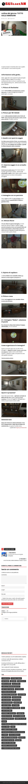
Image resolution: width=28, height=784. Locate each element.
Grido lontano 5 (6, 697)
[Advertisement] (14, 51)
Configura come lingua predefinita (9, 612)
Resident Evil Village (20, 718)
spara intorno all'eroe (8, 740)
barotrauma (5, 681)
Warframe (18, 740)
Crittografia (15, 705)
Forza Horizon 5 (6, 700)
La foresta (4, 734)
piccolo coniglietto (14, 734)
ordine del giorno (9, 549)
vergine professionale (21, 427)
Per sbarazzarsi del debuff (8, 691)
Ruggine (4, 721)
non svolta (22, 737)
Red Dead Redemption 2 (7, 718)
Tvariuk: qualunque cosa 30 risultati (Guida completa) (13, 656)
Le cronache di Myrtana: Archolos (10, 748)
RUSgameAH (12, 18)
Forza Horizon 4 (16, 697)
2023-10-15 (5, 18)
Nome (2, 585)
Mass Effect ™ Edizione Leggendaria (11, 708)
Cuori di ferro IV (6, 705)
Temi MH (23, 782)
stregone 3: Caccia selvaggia (9, 745)
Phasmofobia (20, 713)
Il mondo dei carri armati (8, 742)
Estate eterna (21, 694)
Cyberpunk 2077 (21, 681)
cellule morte (16, 683)
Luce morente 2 (19, 689)
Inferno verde (17, 702)
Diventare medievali (7, 702)
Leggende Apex (5, 678)
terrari (13, 726)
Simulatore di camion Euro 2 (9, 694)
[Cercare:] (14, 619)
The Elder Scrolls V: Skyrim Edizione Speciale (13, 732)
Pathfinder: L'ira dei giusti (8, 713)
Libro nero (13, 681)
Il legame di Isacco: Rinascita (9, 729)
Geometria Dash (16, 700)
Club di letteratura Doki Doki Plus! (11, 686)
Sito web (3, 594)
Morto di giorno (6, 683)
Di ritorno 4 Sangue (16, 678)
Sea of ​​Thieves (5, 726)
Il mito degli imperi (7, 710)
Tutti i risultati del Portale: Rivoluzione (10, 667)
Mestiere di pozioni (7, 716)
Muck (23, 708)
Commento (4, 574)
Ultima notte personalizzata (9, 737)
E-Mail (2, 590)
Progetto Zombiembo (19, 716)
